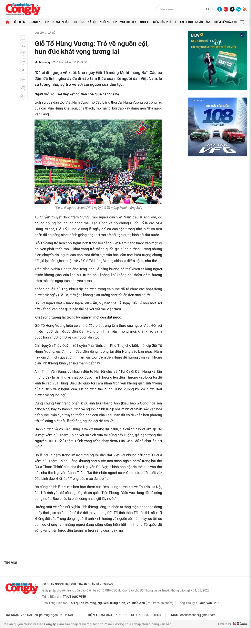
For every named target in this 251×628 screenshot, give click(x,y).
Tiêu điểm (18, 22)
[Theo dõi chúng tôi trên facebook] (219, 9)
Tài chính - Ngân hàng (195, 22)
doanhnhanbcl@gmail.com (198, 615)
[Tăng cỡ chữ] (23, 53)
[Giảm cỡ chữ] (23, 40)
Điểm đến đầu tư (225, 22)
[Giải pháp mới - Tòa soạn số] (240, 624)
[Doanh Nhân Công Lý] (21, 588)
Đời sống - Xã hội (84, 22)
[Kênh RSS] (244, 9)
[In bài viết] (23, 88)
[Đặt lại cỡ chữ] (23, 46)
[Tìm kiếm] (207, 9)
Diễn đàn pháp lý (164, 22)
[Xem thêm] (242, 22)
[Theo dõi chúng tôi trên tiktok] (232, 9)
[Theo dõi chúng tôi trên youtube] (226, 9)
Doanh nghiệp (39, 22)
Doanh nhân (60, 22)
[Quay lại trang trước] (23, 97)
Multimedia (128, 22)
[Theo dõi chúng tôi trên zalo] (238, 9)
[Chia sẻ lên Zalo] (23, 62)
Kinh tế (144, 22)
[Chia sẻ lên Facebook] (23, 70)
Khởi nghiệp (108, 22)
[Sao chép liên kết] (23, 79)
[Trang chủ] (7, 22)
